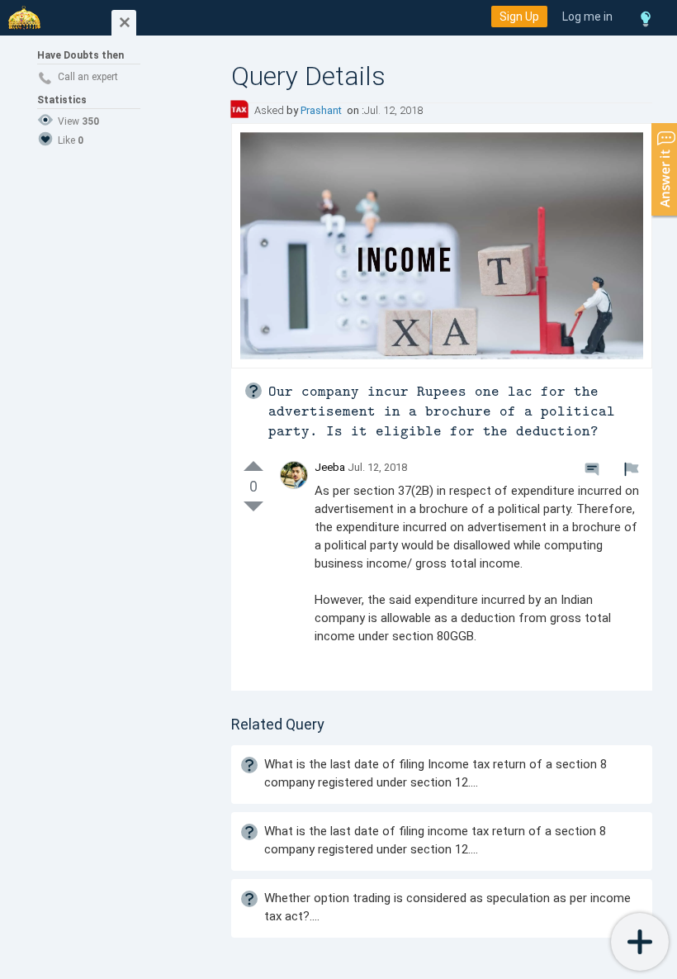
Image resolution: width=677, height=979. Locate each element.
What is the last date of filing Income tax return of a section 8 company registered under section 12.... (435, 773)
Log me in (587, 16)
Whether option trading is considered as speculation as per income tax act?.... (447, 907)
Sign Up (519, 16)
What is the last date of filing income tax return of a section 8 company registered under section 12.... (435, 840)
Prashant (322, 110)
